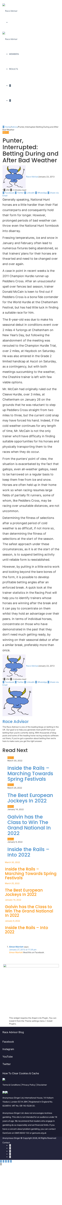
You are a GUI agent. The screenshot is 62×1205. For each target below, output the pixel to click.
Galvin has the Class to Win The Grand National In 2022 (29, 825)
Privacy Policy (28, 1085)
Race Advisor (32, 176)
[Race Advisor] (9, 7)
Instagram (8, 1049)
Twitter (6, 1064)
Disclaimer (42, 1085)
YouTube (7, 1056)
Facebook (8, 1041)
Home (7, 127)
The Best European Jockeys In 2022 (30, 798)
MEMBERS (14, 54)
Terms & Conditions (11, 1085)
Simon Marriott (16, 946)
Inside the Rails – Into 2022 (28, 852)
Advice (14, 127)
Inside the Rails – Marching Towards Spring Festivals (30, 773)
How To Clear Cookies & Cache (20, 1073)
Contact (6, 1142)
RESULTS (13, 69)
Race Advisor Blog (13, 1032)
